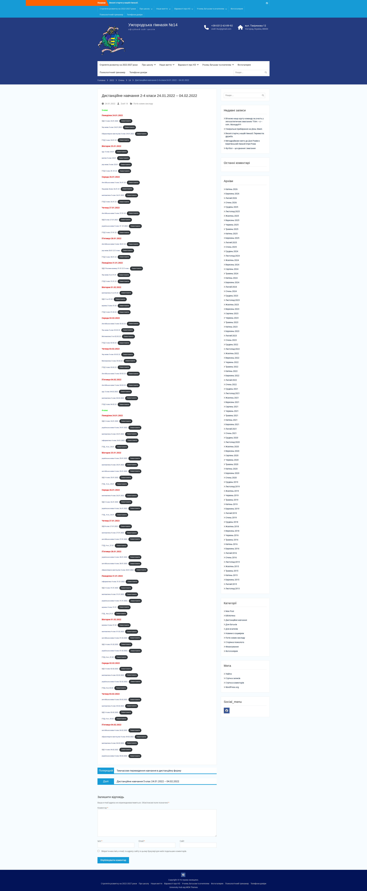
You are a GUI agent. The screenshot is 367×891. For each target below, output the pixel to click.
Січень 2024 (231, 291)
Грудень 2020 (232, 438)
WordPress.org (232, 687)
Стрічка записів (233, 678)
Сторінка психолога (235, 642)
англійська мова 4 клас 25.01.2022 (114, 471)
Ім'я (99, 841)
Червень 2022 (232, 362)
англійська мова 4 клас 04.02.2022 (114, 730)
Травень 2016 (232, 540)
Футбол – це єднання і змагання (241, 148)
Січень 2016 (231, 557)
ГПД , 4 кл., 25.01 (108, 484)
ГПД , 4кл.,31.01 (107, 613)
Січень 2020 (231, 477)
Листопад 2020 (233, 442)
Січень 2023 (231, 340)
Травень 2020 (232, 464)
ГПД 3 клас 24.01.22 (109, 140)
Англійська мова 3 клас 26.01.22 (114, 182)
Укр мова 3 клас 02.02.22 (111, 330)
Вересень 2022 (232, 358)
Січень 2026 (231, 202)
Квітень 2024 (232, 278)
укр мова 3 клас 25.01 (110, 164)
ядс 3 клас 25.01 (108, 152)
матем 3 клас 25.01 (109, 158)
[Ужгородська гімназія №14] (267, 3)
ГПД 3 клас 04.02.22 (109, 404)
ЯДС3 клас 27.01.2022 (110, 220)
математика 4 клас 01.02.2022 (113, 632)
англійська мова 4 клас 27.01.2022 (114, 539)
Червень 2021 (232, 411)
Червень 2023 (232, 318)
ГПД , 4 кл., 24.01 (108, 447)
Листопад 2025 (233, 211)
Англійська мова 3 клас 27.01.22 (114, 213)
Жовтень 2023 (232, 304)
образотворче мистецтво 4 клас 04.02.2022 (118, 737)
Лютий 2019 (231, 513)
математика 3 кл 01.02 (110, 293)
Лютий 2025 (231, 242)
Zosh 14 (124, 103)
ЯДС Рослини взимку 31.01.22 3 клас (115, 268)
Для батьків (231, 624)
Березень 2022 (232, 375)
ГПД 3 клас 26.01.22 (109, 202)
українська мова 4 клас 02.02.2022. (115, 681)
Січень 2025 (231, 247)
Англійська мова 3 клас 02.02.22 (114, 323)
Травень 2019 (232, 500)
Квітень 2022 (232, 371)
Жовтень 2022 (232, 353)
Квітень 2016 (232, 544)
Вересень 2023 (232, 309)
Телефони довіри (134, 14)
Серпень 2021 (232, 406)
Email (142, 841)
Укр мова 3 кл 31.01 (109, 275)
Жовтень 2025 (232, 216)
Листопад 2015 (233, 562)
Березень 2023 (232, 331)
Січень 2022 (231, 384)
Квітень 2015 (232, 575)
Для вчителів (232, 629)
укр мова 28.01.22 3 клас (111, 250)
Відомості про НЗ (182, 9)
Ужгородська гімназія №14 (153, 25)
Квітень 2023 (232, 327)
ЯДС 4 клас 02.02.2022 (110, 669)
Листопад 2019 (233, 486)
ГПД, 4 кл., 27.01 (108, 545)
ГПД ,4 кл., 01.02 (108, 657)
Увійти (229, 674)
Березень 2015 (232, 580)
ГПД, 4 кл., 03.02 (108, 719)
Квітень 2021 (232, 420)
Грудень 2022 (232, 344)
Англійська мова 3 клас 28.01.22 (114, 244)
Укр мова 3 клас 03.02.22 (111, 354)
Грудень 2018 (232, 522)
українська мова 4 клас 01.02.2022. (115, 651)
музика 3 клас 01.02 (109, 306)
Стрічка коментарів (235, 683)
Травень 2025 (232, 229)
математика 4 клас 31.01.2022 (113, 594)
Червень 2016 (232, 535)
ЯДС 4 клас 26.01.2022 (110, 502)
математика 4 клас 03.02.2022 (113, 706)
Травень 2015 (232, 571)
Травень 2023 (232, 322)
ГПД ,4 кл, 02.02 (107, 688)
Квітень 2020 (232, 469)
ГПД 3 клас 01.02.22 (109, 312)
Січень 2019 (231, 517)
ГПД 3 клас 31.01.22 (109, 281)
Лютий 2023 (231, 336)
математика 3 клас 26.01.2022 (113, 195)
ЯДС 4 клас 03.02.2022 (110, 712)
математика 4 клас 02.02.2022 (113, 675)
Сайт (182, 841)
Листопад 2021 (233, 393)
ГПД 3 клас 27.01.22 (109, 232)
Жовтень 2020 (232, 446)
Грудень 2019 (232, 482)
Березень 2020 (232, 473)
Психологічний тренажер (111, 14)
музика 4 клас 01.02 (109, 625)
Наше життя (162, 9)
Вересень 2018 (232, 531)
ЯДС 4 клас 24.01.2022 (110, 421)
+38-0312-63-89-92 (222, 25)
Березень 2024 (232, 282)
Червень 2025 (232, 225)
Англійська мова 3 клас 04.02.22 (114, 385)
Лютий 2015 (231, 584)
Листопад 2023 (233, 300)
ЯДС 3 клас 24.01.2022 (110, 121)
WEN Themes (192, 887)
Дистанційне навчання (236, 620)
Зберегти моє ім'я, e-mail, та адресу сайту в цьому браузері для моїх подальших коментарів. (144, 851)
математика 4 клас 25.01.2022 (113, 465)
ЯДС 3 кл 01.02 (107, 299)
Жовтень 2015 (232, 566)
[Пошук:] (252, 72)
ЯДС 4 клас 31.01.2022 (110, 588)
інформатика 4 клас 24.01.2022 (113, 440)
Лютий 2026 (231, 198)
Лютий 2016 (231, 553)
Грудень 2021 (232, 389)
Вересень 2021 (232, 402)
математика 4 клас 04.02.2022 (113, 743)
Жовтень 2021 (232, 398)
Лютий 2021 (231, 429)
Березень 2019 (232, 509)
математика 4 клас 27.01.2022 (113, 533)
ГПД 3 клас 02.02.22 (109, 343)
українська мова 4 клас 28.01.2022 (114, 557)
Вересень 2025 (232, 220)
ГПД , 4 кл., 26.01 (108, 515)
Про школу (144, 9)
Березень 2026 (232, 194)
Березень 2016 (232, 548)
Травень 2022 (232, 367)
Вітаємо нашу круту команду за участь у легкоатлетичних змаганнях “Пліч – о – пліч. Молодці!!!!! (245, 121)
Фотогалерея (237, 9)
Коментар (102, 808)
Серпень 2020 (232, 455)
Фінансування (232, 647)
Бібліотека (230, 615)
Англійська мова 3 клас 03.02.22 (114, 374)
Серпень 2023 (232, 313)
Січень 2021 (231, 433)
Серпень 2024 (232, 269)
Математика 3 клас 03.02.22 (112, 361)
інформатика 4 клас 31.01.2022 (113, 581)
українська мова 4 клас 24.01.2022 (114, 428)
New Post (230, 611)
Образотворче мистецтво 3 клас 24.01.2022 (118, 134)
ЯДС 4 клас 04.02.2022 (110, 749)
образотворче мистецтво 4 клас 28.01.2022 (118, 570)
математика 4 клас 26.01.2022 (113, 496)
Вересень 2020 (232, 451)
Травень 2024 (232, 273)
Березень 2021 (232, 424)
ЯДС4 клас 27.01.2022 (110, 526)
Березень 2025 (232, 238)
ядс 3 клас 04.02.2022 (110, 391)
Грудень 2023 (232, 296)
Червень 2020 (232, 460)
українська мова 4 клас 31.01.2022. (115, 601)
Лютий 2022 (231, 380)
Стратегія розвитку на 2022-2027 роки (118, 9)
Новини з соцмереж (235, 633)
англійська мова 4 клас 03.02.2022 (114, 699)
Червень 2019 (232, 495)
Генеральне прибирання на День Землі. (244, 129)
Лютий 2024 (231, 287)
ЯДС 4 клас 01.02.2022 (110, 644)
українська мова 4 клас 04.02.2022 (114, 756)
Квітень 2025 (232, 233)
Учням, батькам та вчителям (210, 9)
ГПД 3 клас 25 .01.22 (109, 171)
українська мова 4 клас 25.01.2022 (114, 458)
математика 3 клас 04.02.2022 (113, 398)
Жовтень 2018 (232, 526)
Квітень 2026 (232, 189)
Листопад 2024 (233, 256)
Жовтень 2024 (232, 260)
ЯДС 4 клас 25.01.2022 (110, 477)
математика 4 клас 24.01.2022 (113, 434)
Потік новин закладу (143, 103)
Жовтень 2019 (232, 491)
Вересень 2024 (232, 265)
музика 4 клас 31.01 (109, 607)
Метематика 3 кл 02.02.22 (111, 336)
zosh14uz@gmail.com (221, 29)
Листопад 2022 (233, 349)
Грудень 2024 (232, 251)
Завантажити (126, 121)
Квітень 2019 (232, 504)
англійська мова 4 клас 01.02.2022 (114, 638)
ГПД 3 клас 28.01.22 (109, 257)
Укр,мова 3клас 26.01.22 (111, 189)
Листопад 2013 (233, 588)
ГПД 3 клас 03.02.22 (109, 367)
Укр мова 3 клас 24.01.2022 (112, 127)
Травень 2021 (232, 415)
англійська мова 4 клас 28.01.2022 (114, 564)
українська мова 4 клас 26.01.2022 (114, 508)
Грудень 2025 (232, 207)
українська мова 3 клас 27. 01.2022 (115, 226)
